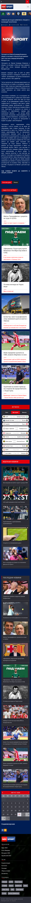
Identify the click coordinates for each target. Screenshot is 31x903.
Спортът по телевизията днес (12, 543)
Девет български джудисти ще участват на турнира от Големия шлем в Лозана (15, 743)
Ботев (4, 893)
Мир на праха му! (8, 291)
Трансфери (19, 889)
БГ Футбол (25, 24)
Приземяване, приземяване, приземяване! (12, 522)
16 (3, 810)
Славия (4, 885)
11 (11, 807)
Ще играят (15, 412)
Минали (24, 412)
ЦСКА (11, 882)
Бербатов (18, 885)
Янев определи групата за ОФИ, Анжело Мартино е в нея (15, 764)
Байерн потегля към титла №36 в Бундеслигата (13, 721)
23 (3, 814)
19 (15, 810)
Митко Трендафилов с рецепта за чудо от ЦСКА (15, 638)
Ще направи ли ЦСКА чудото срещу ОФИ (15, 482)
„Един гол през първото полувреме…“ (14, 223)
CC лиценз (13, 900)
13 (19, 807)
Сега (6, 412)
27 (19, 814)
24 (7, 814)
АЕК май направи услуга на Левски (14, 502)
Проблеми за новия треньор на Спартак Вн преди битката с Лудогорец (15, 785)
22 (27, 810)
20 (19, 810)
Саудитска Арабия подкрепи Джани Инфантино (14, 597)
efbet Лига (5, 889)
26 (15, 814)
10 (7, 807)
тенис (25, 885)
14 (23, 807)
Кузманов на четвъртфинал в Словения (15, 617)
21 (23, 810)
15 (27, 807)
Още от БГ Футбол (9, 190)
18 (11, 810)
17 (7, 810)
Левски (16, 182)
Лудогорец (18, 882)
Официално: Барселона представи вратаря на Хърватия (13, 659)
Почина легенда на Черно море (12, 701)
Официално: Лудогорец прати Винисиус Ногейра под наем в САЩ (14, 680)
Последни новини (12, 578)
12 (15, 807)
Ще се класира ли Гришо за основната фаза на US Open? (14, 563)
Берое (11, 885)
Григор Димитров (14, 893)
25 (11, 814)
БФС (12, 889)
